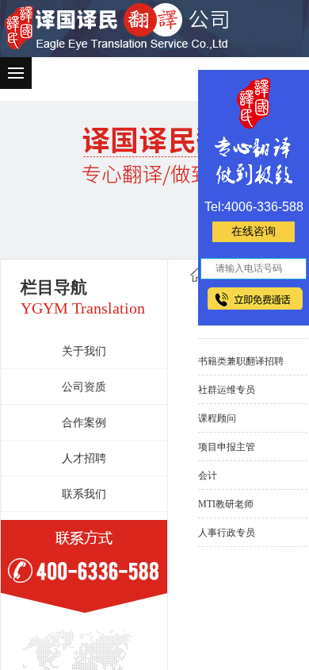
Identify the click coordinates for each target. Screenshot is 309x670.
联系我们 (84, 494)
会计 (207, 475)
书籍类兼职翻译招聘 (241, 361)
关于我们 (84, 351)
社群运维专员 (226, 389)
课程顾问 (217, 418)
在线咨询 (253, 231)
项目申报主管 (226, 446)
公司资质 (84, 387)
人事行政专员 (226, 532)
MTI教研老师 (226, 504)
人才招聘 (84, 458)
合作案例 (84, 423)
